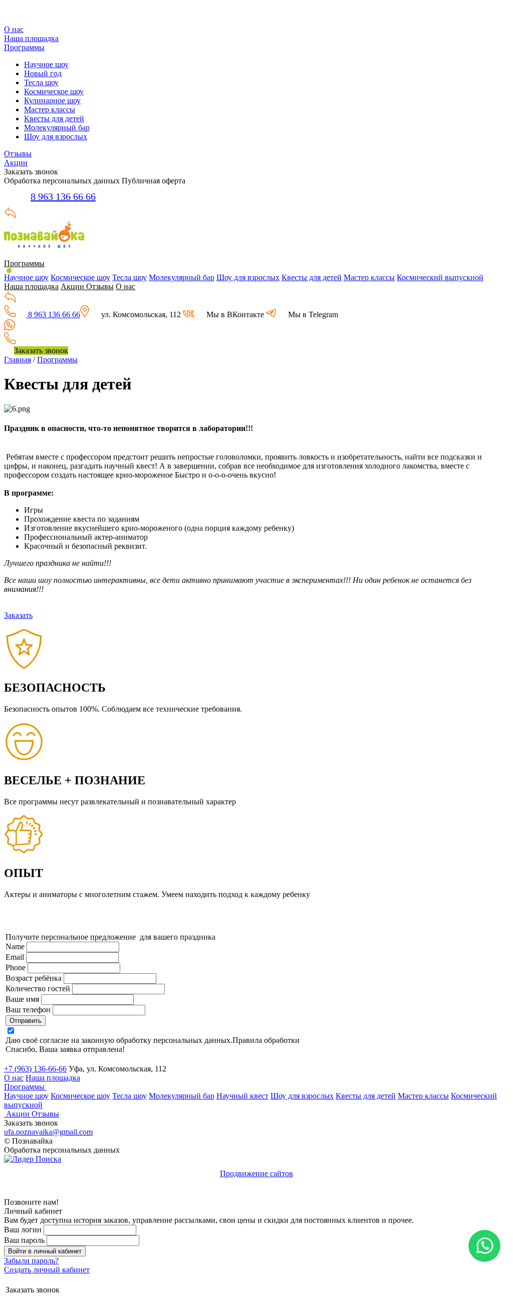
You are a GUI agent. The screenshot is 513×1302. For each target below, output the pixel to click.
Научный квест (242, 1096)
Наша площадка (31, 38)
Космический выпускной (440, 277)
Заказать (18, 615)
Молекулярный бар (57, 127)
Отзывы (18, 153)
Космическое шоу (54, 91)
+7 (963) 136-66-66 (35, 1068)
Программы (24, 47)
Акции (16, 162)
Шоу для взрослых (55, 136)
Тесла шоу (41, 82)
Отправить (26, 1020)
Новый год (43, 73)
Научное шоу (46, 64)
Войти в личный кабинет (45, 1251)
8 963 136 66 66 (63, 196)
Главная (17, 359)
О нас (14, 29)
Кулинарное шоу (52, 100)
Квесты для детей (54, 118)
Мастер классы (49, 109)
